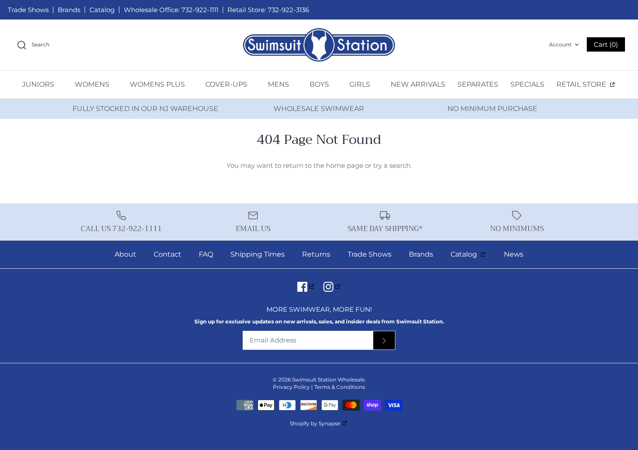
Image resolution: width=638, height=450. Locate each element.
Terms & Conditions (339, 387)
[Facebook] (306, 287)
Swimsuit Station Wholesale (328, 379)
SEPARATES (477, 84)
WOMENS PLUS (158, 84)
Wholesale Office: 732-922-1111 (171, 10)
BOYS (320, 84)
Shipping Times (257, 254)
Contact (167, 254)
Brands (69, 10)
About (125, 254)
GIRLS (360, 84)
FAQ (206, 254)
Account (560, 44)
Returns (316, 254)
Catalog (102, 10)
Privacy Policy (291, 387)
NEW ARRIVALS (418, 84)
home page (344, 165)
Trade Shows (28, 10)
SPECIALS (527, 84)
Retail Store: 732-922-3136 (268, 10)
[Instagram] (332, 287)
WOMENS (93, 84)
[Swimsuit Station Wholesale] (319, 45)
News (513, 254)
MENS (279, 84)
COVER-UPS (227, 84)
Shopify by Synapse (315, 423)
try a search (392, 165)
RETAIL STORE (582, 84)
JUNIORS (39, 84)
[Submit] (384, 340)
